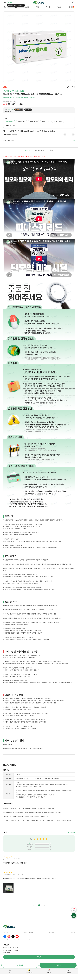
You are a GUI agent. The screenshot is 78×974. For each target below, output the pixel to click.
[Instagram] (8, 936)
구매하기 (58, 965)
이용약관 (51, 932)
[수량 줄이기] (64, 134)
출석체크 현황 (11, 2)
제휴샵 (16, 7)
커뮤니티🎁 (71, 7)
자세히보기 (7, 111)
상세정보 (27, 150)
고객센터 (72, 932)
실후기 (48, 7)
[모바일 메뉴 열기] (4, 2)
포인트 (27, 7)
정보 (37, 7)
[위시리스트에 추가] (72, 87)
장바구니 (20, 965)
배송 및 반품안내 (39, 150)
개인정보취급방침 (28, 932)
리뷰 (51, 150)
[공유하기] (67, 87)
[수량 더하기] (73, 134)
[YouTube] (17, 936)
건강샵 (5, 7)
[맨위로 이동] (73, 915)
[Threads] (13, 936)
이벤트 (59, 7)
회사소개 (5, 932)
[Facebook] (4, 936)
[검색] (73, 2)
